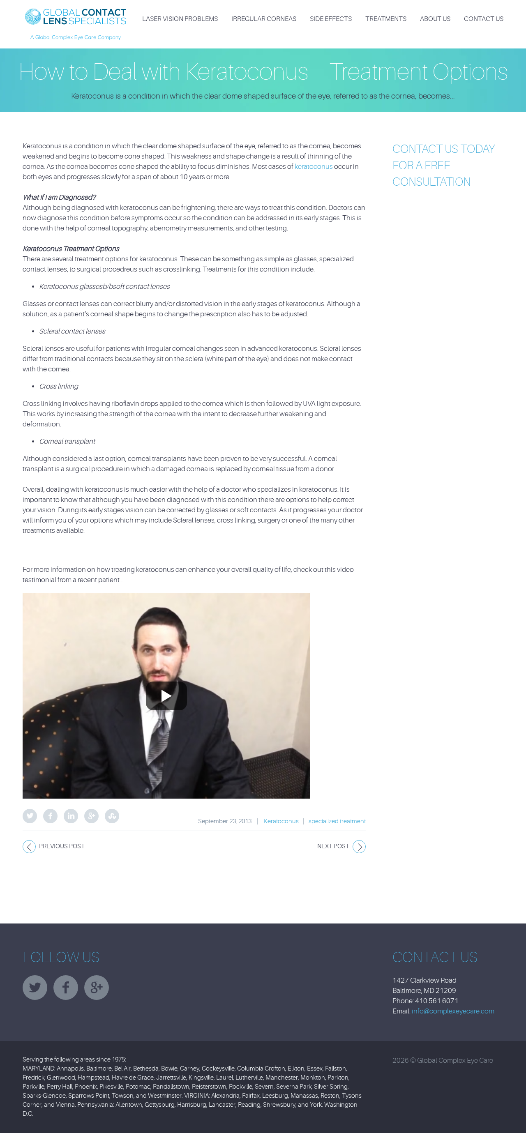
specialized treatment (337, 821)
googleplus (96, 987)
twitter (35, 987)
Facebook (50, 816)
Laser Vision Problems (180, 19)
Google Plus (91, 816)
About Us (435, 19)
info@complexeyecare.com (453, 1011)
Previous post (62, 846)
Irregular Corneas (263, 19)
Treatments (385, 19)
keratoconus (314, 166)
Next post (333, 846)
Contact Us (483, 19)
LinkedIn (71, 816)
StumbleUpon (112, 816)
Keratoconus (281, 821)
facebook (65, 987)
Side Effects (331, 19)
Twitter (30, 816)
